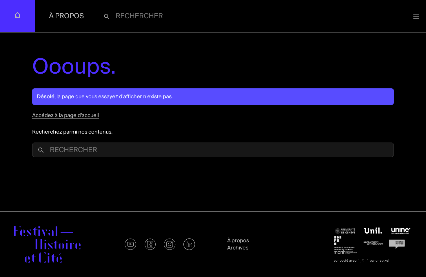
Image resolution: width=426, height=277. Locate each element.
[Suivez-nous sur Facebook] (150, 244)
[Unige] (345, 231)
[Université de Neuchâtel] (400, 231)
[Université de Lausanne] (373, 230)
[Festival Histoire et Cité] (47, 244)
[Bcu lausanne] (400, 243)
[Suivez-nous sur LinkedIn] (189, 244)
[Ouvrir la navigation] (416, 16)
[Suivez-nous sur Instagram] (170, 244)
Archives (237, 247)
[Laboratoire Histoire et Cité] (373, 243)
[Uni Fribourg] (345, 243)
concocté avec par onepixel (361, 260)
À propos (66, 16)
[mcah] (345, 252)
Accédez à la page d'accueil (65, 115)
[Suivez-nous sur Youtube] (131, 244)
